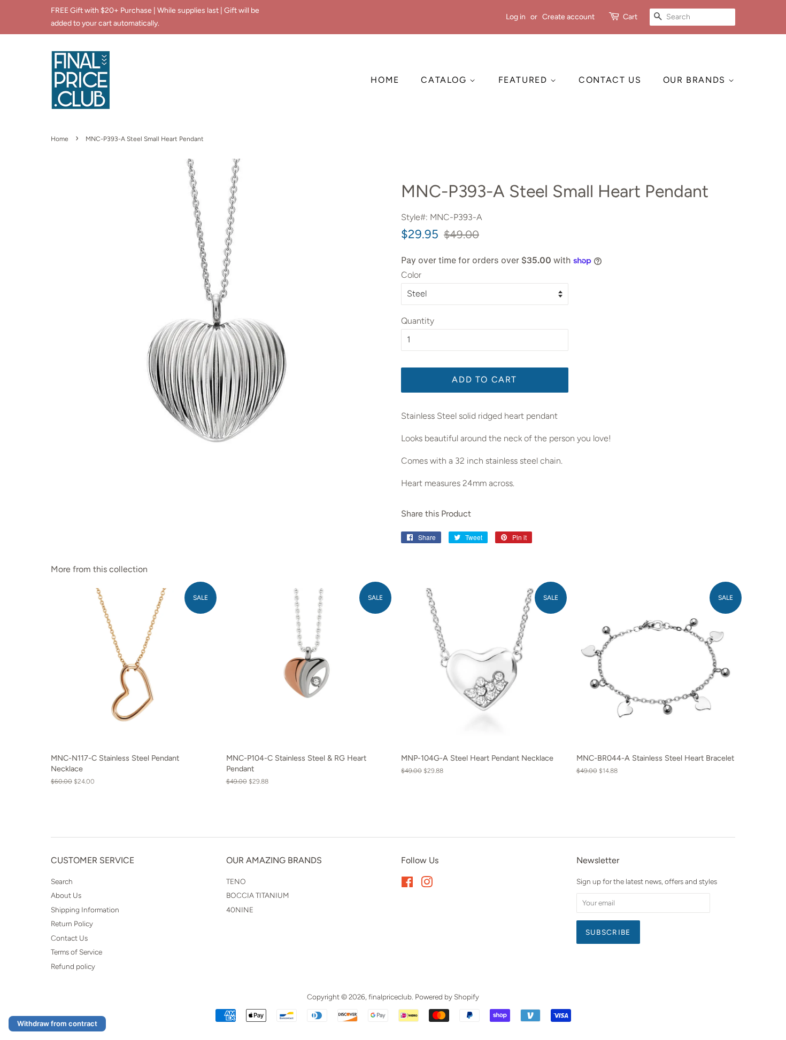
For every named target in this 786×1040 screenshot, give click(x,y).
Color (411, 275)
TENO (236, 881)
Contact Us (69, 938)
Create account (568, 16)
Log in (516, 16)
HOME (385, 80)
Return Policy (72, 923)
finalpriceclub (390, 996)
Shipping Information (85, 909)
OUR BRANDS (696, 80)
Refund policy (73, 966)
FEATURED (524, 80)
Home (59, 139)
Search (62, 881)
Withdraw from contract (57, 1023)
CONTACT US (610, 80)
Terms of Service (76, 952)
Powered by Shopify (447, 996)
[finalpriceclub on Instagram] (427, 884)
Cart (630, 16)
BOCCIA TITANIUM (257, 895)
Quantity (417, 321)
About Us (66, 895)
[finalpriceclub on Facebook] (407, 884)
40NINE (239, 909)
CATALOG (445, 80)
